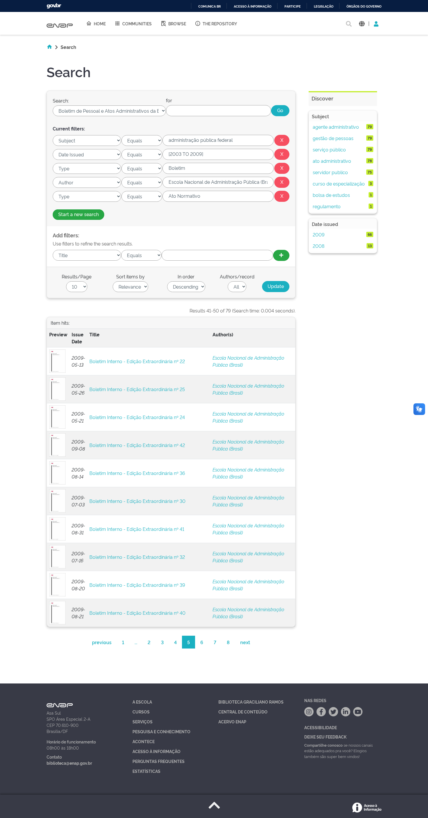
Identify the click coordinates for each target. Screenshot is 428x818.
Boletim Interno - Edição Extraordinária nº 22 (137, 361)
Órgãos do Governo (363, 6)
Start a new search (78, 214)
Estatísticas (146, 771)
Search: (61, 100)
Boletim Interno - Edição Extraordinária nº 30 (137, 501)
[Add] (281, 255)
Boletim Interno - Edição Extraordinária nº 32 (137, 557)
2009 (319, 234)
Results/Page (76, 276)
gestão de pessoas (333, 138)
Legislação (323, 6)
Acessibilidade (320, 727)
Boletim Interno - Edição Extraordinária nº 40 (137, 612)
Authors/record (237, 276)
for (169, 100)
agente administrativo (336, 126)
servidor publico (330, 172)
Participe (292, 6)
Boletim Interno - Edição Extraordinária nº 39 (137, 585)
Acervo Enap (232, 721)
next (245, 642)
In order (186, 276)
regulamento (327, 206)
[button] (362, 23)
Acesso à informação (252, 6)
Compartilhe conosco (323, 745)
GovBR (54, 6)
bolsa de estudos (331, 195)
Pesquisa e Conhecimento (161, 731)
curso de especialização (339, 183)
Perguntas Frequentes (158, 761)
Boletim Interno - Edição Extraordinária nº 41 (136, 529)
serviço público (329, 149)
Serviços (142, 721)
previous (102, 642)
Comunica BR (209, 6)
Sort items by (130, 276)
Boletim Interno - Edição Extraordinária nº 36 (137, 473)
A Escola (142, 701)
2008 (318, 246)
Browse (177, 23)
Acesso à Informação (156, 751)
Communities (137, 23)
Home (100, 23)
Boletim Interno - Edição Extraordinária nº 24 (137, 417)
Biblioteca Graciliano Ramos (251, 701)
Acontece (143, 741)
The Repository (220, 23)
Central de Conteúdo (243, 711)
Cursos (141, 711)
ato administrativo (332, 161)
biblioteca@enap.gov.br (69, 763)
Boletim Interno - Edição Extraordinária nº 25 (137, 389)
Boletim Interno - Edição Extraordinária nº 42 (137, 445)
